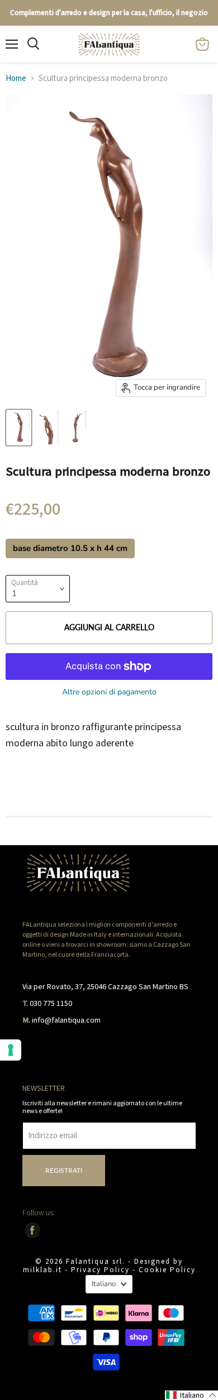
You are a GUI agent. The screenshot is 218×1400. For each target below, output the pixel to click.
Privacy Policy (100, 1270)
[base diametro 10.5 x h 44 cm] (72, 561)
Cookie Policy (167, 1270)
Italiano (104, 1284)
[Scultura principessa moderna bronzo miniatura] (18, 427)
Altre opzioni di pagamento (109, 692)
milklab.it (42, 1270)
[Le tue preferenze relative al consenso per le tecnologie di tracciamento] (10, 1050)
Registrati (63, 1170)
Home (16, 78)
